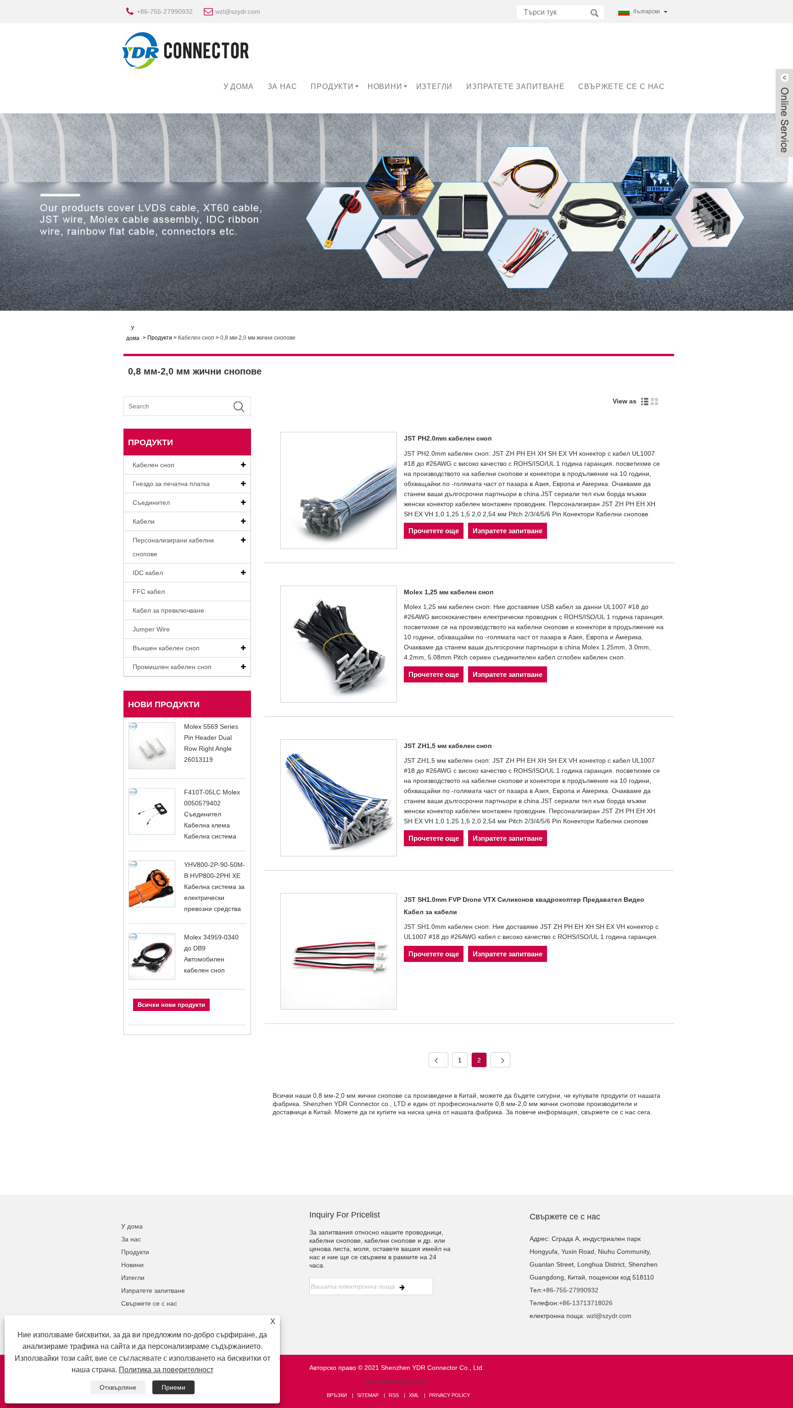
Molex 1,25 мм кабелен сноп (448, 592)
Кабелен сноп (196, 338)
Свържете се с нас (621, 86)
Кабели (144, 521)
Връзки (337, 1395)
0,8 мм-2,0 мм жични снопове (258, 338)
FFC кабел (149, 591)
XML (414, 1395)
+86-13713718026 (586, 1303)
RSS (394, 1395)
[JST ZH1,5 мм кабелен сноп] (338, 799)
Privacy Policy (449, 1395)
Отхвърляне (118, 1387)
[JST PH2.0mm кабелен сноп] (338, 492)
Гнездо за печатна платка (171, 483)
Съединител (151, 502)
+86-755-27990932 (165, 11)
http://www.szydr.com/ (396, 1381)
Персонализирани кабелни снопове (173, 547)
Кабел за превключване (168, 610)
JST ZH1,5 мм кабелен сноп (447, 745)
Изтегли (434, 86)
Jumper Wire (151, 629)
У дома (238, 86)
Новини (385, 86)
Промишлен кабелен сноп (172, 666)
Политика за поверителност (166, 1370)
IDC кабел (148, 572)
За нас (282, 86)
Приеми (173, 1387)
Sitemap (368, 1395)
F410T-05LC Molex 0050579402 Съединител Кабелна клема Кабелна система (212, 814)
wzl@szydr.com (237, 11)
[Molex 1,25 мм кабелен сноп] (338, 646)
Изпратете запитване (515, 86)
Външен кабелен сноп (166, 648)
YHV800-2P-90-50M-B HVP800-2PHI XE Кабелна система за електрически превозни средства (214, 886)
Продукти (332, 86)
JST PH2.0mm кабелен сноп (447, 438)
